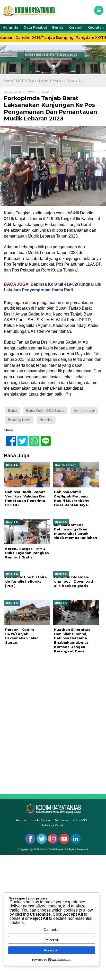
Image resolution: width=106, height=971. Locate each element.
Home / (9, 80)
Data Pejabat (35, 27)
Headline (46, 420)
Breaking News (19, 420)
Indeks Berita (40, 820)
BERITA (21, 80)
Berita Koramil (40, 80)
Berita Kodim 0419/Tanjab (45, 411)
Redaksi (21, 820)
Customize (51, 930)
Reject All (52, 940)
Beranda (10, 27)
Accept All (51, 950)
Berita (57, 27)
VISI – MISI (80, 820)
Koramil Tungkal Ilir (68, 80)
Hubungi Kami (52, 825)
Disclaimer (61, 820)
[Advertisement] (53, 723)
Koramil (75, 27)
